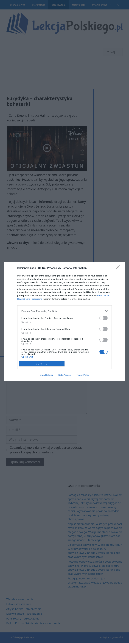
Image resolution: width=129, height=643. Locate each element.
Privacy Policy (82, 375)
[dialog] (64, 321)
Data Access (64, 375)
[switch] (103, 318)
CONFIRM (42, 364)
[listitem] (64, 311)
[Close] (119, 268)
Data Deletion (46, 375)
